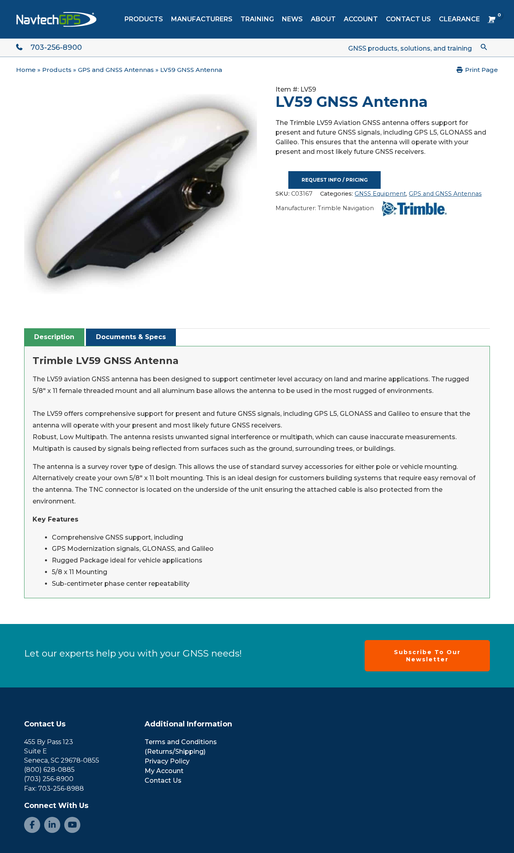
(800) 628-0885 (49, 769)
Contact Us (44, 724)
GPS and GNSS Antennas (116, 70)
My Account (164, 771)
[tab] (54, 337)
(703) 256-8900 (48, 779)
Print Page (480, 70)
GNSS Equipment (380, 193)
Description (54, 337)
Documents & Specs (131, 337)
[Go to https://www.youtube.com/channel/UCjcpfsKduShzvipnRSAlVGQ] (72, 825)
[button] (484, 47)
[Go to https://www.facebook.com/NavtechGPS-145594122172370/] (32, 825)
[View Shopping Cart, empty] (491, 19)
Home (26, 70)
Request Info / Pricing (335, 180)
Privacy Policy (167, 761)
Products (56, 70)
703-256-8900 (56, 47)
